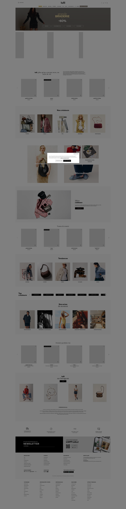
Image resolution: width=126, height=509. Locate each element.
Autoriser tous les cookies (67, 160)
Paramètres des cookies (59, 160)
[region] (63, 158)
